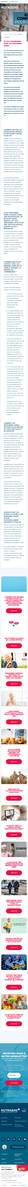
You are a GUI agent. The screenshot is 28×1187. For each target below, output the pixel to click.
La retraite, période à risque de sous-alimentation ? (14, 1016)
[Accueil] (9, 7)
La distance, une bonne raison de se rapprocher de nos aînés (14, 864)
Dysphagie (4, 1117)
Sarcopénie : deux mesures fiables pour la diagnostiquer (14, 902)
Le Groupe (4, 1154)
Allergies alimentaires (21, 1121)
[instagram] (8, 1139)
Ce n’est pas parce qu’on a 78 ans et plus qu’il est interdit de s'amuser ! (14, 978)
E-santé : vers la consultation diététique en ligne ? (14, 827)
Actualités (18, 1159)
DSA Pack (4, 1162)
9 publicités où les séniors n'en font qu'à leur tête (14, 940)
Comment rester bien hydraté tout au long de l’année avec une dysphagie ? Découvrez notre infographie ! (14, 601)
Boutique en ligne (19, 1147)
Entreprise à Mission (19, 1154)
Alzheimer (4, 1121)
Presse (3, 1159)
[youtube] (25, 1139)
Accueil (6, 34)
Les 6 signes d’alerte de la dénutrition (14, 639)
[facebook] (3, 1139)
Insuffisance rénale (6, 1124)
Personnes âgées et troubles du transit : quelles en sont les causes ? (14, 675)
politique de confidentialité (12, 1096)
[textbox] (14, 1075)
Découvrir (14, 611)
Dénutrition (18, 1117)
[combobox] (14, 1075)
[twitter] (19, 1139)
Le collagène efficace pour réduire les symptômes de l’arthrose (14, 753)
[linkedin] (14, 1139)
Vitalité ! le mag (12, 34)
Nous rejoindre (20, 1162)
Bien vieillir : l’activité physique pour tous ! (14, 790)
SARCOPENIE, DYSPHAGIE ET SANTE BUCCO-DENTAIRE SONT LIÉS (14, 713)
